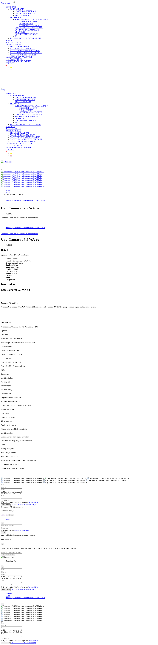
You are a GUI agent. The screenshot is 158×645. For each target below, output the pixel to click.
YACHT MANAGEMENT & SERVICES (26, 53)
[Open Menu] (2, 160)
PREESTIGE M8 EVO (28, 22)
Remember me (8, 530)
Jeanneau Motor (32, 234)
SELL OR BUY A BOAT (19, 46)
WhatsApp (9, 200)
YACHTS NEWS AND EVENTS (18, 61)
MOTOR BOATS (16, 17)
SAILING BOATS (17, 9)
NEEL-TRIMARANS (23, 15)
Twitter (24, 200)
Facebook (18, 200)
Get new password (8, 555)
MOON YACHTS (26, 24)
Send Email (6, 505)
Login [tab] (8, 519)
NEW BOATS (11, 7)
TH (16, 36)
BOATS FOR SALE (13, 42)
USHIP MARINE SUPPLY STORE (19, 57)
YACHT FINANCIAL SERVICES (23, 55)
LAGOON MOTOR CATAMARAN (29, 28)
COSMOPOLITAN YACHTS (30, 26)
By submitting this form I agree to (20, 502)
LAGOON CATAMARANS (25, 11)
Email (43, 200)
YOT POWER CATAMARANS (27, 30)
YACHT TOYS (16, 59)
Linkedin (37, 200)
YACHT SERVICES (13, 44)
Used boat (5, 234)
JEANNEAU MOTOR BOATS (27, 34)
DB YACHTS (20, 32)
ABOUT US (10, 40)
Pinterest (30, 200)
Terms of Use (33, 502)
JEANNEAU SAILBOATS (25, 13)
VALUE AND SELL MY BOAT (22, 49)
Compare (4, 515)
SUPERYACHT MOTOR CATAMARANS (31, 19)
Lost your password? (22, 530)
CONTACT (10, 63)
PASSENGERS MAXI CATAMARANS (25, 38)
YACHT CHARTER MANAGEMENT (25, 51)
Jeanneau (22, 234)
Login (3, 533)
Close (11, 515)
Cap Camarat (14, 234)
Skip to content (6, 3)
